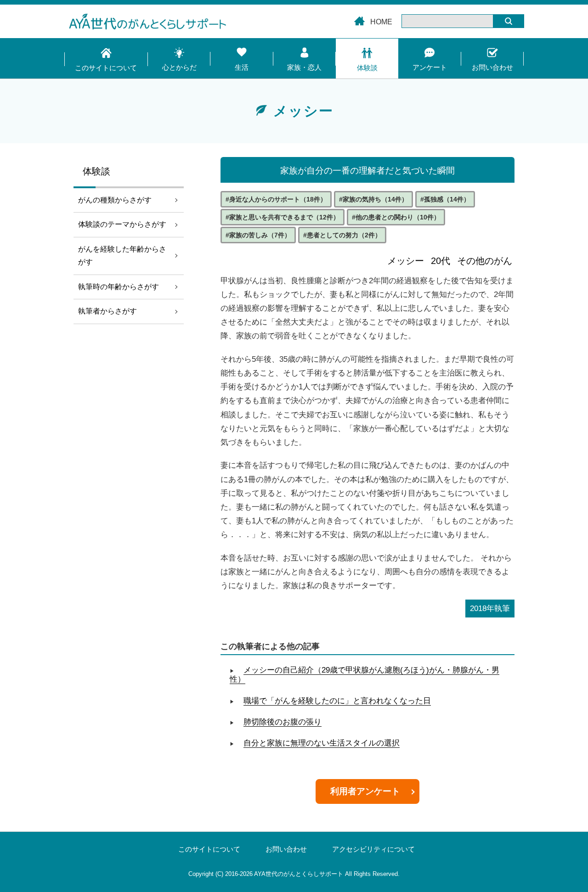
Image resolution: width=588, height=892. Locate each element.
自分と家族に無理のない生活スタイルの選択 (321, 743)
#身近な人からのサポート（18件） (276, 199)
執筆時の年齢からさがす (118, 287)
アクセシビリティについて (373, 849)
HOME (381, 22)
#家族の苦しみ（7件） (258, 235)
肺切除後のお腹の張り (282, 722)
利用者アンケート (365, 791)
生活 (242, 67)
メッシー (405, 261)
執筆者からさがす (107, 311)
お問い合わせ (492, 67)
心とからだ (179, 67)
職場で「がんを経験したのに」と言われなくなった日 (337, 700)
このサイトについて (106, 68)
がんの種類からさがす (115, 200)
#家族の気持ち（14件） (373, 199)
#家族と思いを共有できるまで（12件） (282, 217)
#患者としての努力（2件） (342, 235)
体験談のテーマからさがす (122, 224)
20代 (440, 261)
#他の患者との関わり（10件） (396, 217)
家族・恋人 (304, 67)
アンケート (430, 67)
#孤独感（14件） (445, 199)
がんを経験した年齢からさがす (122, 255)
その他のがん (484, 261)
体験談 (367, 68)
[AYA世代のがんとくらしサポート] (294, 23)
